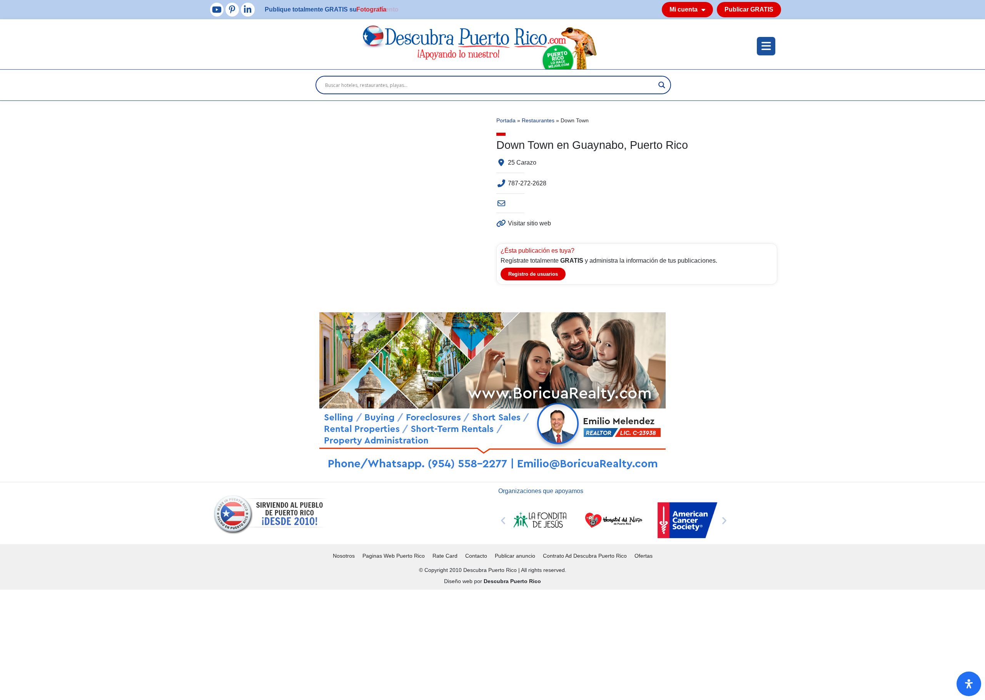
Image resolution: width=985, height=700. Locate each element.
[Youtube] (217, 9)
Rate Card (444, 556)
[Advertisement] (231, 643)
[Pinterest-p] (232, 9)
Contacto (476, 556)
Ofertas (643, 556)
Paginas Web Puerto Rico (393, 556)
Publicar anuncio (515, 556)
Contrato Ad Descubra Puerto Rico (585, 556)
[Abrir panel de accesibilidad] (969, 684)
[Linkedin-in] (247, 9)
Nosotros (344, 556)
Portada (506, 120)
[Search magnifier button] (661, 85)
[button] (503, 520)
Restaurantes (538, 120)
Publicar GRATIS (749, 9)
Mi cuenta (683, 9)
